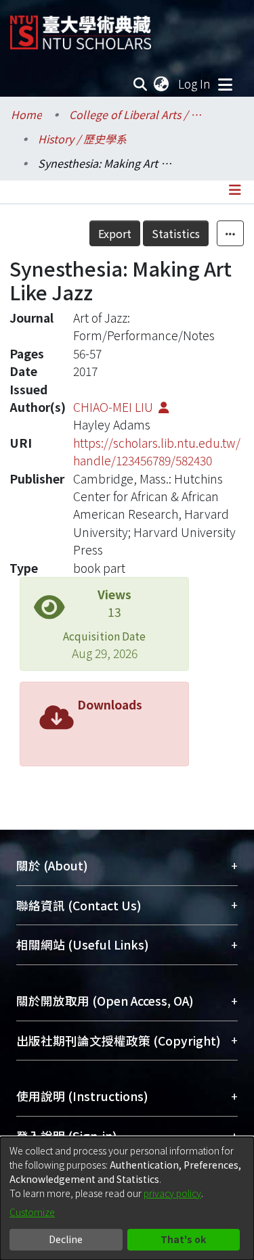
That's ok (183, 1239)
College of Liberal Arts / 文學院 (137, 114)
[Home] (80, 27)
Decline (66, 1239)
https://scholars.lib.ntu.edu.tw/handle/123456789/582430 (156, 451)
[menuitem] (161, 84)
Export (114, 233)
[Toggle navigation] (225, 84)
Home (26, 114)
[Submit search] (140, 84)
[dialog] (127, 1198)
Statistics (176, 233)
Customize (32, 1212)
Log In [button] (195, 83)
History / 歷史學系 (82, 139)
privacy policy (172, 1193)
